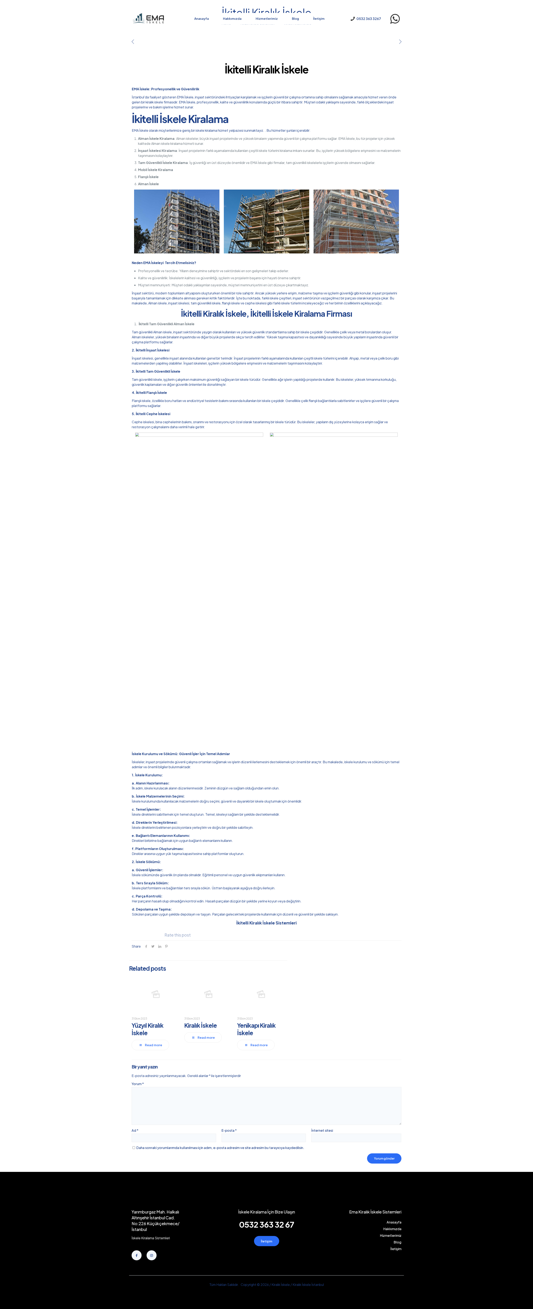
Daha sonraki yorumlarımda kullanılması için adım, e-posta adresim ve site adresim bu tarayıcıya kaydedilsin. (220, 1147)
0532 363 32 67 (266, 1224)
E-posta (229, 1130)
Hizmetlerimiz (390, 1235)
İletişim (395, 1249)
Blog (397, 1242)
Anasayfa (394, 1222)
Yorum (138, 1084)
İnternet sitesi (322, 1130)
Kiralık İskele (200, 1025)
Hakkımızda (392, 1229)
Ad (135, 1130)
